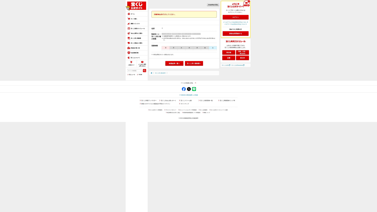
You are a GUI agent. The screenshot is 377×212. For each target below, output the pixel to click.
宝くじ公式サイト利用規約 (155, 110)
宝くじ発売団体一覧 (206, 100)
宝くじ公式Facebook (237, 65)
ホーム (133, 14)
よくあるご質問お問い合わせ (142, 65)
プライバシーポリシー (170, 110)
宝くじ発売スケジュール (138, 28)
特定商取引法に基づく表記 (173, 112)
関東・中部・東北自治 (242, 52)
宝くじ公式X (225, 65)
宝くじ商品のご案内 (136, 43)
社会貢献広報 (134, 52)
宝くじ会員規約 (203, 110)
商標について (207, 112)
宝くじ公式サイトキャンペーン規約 (219, 110)
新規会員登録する (235, 33)
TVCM (140, 74)
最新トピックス (135, 23)
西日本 (242, 58)
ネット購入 (134, 19)
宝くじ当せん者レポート (168, 100)
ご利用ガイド (131, 65)
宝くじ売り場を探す (160, 73)
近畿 (228, 58)
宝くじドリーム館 (186, 100)
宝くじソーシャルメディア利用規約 (188, 110)
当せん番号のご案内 (136, 33)
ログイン (235, 17)
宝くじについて (135, 57)
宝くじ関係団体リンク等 (227, 100)
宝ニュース (132, 74)
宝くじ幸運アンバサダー (148, 100)
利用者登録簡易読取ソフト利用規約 (191, 112)
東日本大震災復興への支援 (189, 95)
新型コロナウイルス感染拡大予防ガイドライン (155, 104)
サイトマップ (185, 104)
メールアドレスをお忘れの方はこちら (234, 22)
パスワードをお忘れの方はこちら (234, 24)
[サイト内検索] (144, 70)
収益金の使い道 (135, 48)
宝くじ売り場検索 (136, 38)
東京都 (228, 52)
